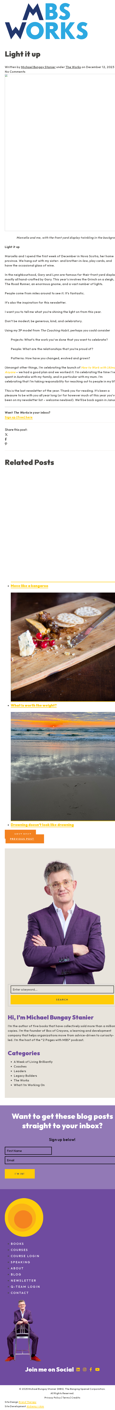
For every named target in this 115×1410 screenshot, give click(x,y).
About (17, 1268)
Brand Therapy (27, 1401)
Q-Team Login (25, 1286)
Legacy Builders (25, 1076)
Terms (66, 1397)
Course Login (25, 1256)
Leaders (20, 1071)
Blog (16, 1274)
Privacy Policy (52, 1397)
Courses (19, 1250)
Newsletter (23, 1280)
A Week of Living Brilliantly (33, 1062)
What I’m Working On (29, 1085)
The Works (73, 67)
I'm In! (20, 1173)
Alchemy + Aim (35, 1406)
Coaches (20, 1066)
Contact (20, 1293)
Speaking (21, 1262)
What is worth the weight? (34, 705)
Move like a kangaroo (29, 585)
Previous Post (22, 838)
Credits (75, 1397)
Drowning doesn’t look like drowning (42, 824)
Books (17, 1244)
